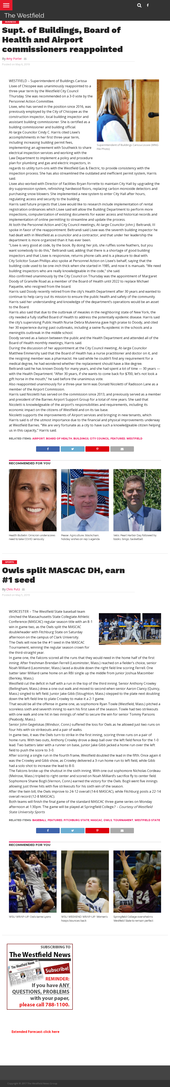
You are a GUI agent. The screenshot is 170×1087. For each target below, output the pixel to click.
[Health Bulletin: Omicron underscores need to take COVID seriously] (33, 530)
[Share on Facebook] (48, 448)
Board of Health (59, 438)
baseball (39, 820)
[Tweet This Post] (72, 448)
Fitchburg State (76, 820)
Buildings (81, 438)
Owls (107, 820)
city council (99, 438)
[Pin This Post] (97, 448)
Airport (38, 438)
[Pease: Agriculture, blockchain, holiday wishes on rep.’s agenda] (85, 530)
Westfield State (147, 820)
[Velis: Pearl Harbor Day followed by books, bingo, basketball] (137, 530)
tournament (123, 820)
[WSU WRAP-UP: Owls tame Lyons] (33, 911)
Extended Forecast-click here (36, 1031)
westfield (134, 438)
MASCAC (96, 820)
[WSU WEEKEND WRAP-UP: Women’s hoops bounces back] (85, 911)
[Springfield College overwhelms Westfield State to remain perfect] (137, 911)
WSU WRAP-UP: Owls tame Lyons (30, 916)
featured (117, 438)
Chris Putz (13, 589)
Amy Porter (14, 59)
